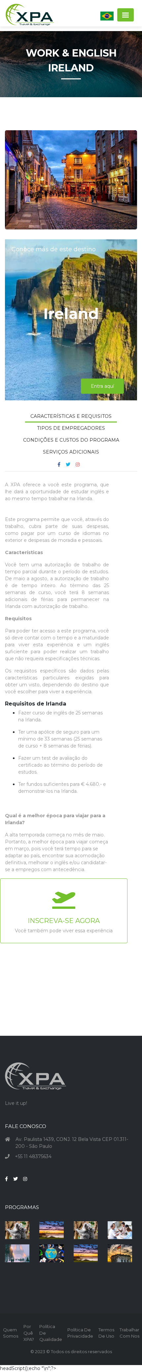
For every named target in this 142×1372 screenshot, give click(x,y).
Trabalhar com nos (129, 1333)
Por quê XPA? (28, 1333)
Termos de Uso (106, 1333)
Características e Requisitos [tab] (71, 416)
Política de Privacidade (80, 1333)
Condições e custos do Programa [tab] (71, 440)
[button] (107, 16)
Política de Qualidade (50, 1333)
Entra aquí (102, 386)
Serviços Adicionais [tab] (71, 452)
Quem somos (10, 1333)
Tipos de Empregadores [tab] (71, 428)
